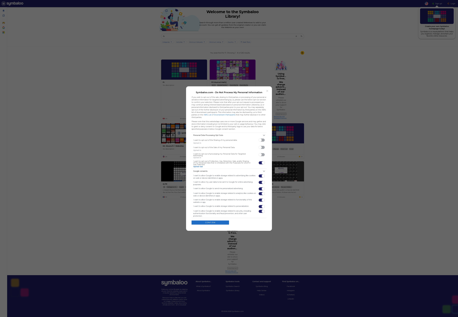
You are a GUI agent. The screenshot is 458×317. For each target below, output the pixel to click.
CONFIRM (210, 222)
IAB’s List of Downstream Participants (219, 115)
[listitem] (229, 135)
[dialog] (229, 158)
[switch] (262, 140)
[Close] (267, 91)
